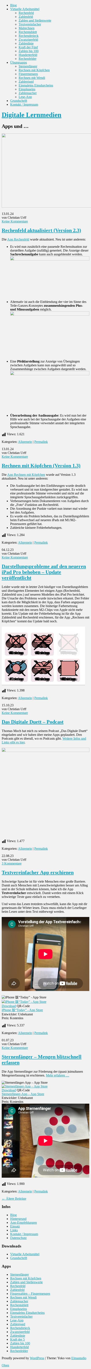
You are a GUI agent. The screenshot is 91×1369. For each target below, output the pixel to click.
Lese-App (25, 97)
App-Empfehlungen (23, 1222)
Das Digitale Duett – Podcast (32, 722)
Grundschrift (18, 100)
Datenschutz (18, 1238)
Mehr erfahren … (57, 1075)
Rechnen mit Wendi (32, 78)
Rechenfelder (27, 58)
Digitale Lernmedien (31, 115)
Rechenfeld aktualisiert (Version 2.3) (41, 230)
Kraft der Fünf (28, 47)
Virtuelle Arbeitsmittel (24, 9)
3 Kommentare (12, 863)
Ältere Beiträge (14, 1198)
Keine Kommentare (15, 221)
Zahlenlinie (26, 43)
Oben (5, 1365)
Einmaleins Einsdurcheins (36, 85)
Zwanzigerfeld (28, 39)
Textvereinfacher (30, 24)
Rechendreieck (29, 36)
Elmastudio (78, 1358)
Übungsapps (18, 62)
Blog (13, 5)
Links (14, 1230)
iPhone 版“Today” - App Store (22, 1010)
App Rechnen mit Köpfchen (26, 474)
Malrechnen (26, 28)
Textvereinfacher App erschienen (38, 872)
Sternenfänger (28, 66)
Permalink (41, 442)
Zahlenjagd (26, 81)
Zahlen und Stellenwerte (35, 20)
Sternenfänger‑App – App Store (23, 1094)
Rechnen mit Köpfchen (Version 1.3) (41, 465)
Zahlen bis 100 (29, 51)
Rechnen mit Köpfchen (34, 70)
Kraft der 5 (17, 1339)
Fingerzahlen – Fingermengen (30, 1293)
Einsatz (15, 1226)
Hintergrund (18, 1219)
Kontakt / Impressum (24, 104)
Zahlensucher (28, 93)
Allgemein (25, 442)
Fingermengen (28, 74)
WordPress (37, 1358)
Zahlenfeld (26, 16)
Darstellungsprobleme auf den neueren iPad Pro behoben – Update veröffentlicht (44, 572)
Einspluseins (27, 89)
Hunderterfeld (28, 55)
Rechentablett (28, 32)
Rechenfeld (26, 13)
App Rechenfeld (18, 239)
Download (9, 1006)
